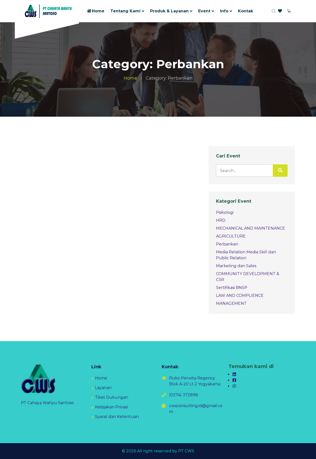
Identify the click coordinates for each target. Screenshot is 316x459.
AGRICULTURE (231, 236)
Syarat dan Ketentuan (117, 416)
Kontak (245, 11)
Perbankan (227, 244)
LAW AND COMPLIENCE (240, 295)
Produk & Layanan (169, 11)
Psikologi (225, 212)
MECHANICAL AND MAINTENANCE (250, 228)
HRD (220, 220)
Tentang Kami (125, 11)
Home (98, 11)
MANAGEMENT (231, 303)
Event (204, 11)
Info (224, 11)
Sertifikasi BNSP (231, 287)
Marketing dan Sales (236, 265)
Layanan (103, 387)
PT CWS (186, 451)
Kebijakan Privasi (111, 407)
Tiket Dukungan (111, 397)
